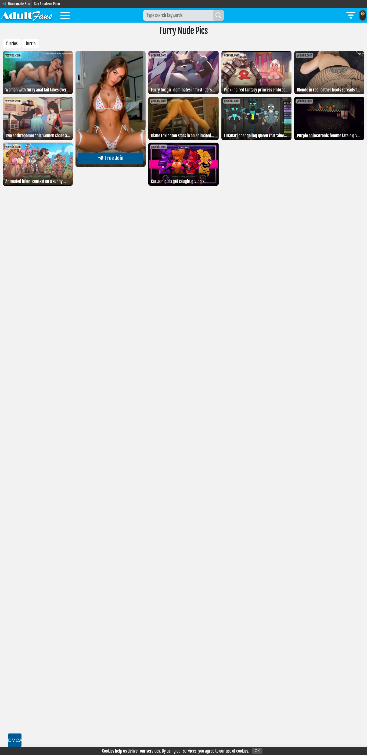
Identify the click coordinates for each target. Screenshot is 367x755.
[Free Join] (110, 165)
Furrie (30, 43)
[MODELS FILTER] (351, 15)
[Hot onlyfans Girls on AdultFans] (27, 15)
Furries (11, 43)
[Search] (218, 15)
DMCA (14, 740)
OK (257, 751)
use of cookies (237, 751)
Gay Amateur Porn (47, 4)
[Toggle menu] (65, 16)
